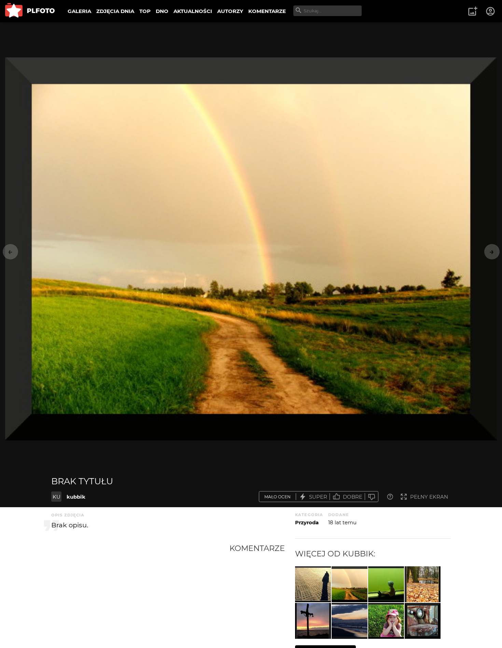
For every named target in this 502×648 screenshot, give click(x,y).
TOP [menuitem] (145, 11)
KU (56, 497)
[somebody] (313, 584)
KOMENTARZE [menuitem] (267, 11)
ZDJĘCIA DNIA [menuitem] (115, 11)
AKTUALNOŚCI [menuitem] (192, 11)
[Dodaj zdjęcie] (472, 11)
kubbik (76, 497)
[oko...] (423, 621)
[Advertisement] (140, 595)
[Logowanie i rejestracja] (490, 11)
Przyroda (307, 522)
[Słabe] (371, 496)
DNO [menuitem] (162, 11)
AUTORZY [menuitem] (230, 11)
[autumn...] (423, 584)
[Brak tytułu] (349, 584)
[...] (313, 621)
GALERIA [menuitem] (79, 11)
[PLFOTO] (30, 11)
